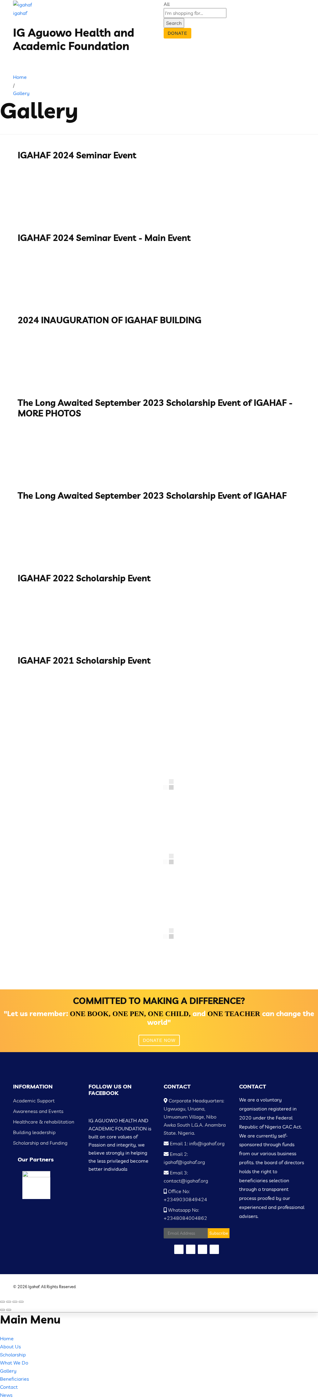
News (6, 1395)
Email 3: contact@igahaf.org (186, 1177)
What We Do (14, 1363)
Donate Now (159, 1040)
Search (174, 23)
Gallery (8, 1371)
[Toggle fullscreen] (14, 1302)
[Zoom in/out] (21, 1302)
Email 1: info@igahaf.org (197, 1143)
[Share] (8, 1302)
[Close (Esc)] (2, 1302)
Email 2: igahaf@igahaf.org (184, 1158)
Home (7, 1338)
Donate (177, 33)
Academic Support (34, 1100)
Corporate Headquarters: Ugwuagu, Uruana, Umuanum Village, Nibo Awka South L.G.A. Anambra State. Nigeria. (195, 1116)
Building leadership (34, 1132)
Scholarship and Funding (40, 1143)
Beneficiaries (14, 1379)
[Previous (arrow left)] (2, 1310)
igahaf (20, 13)
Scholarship (13, 1354)
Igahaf (33, 1286)
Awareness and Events (38, 1111)
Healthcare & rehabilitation (43, 1122)
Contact (9, 1387)
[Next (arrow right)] (8, 1310)
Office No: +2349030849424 (185, 1195)
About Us (10, 1346)
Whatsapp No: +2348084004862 (185, 1214)
